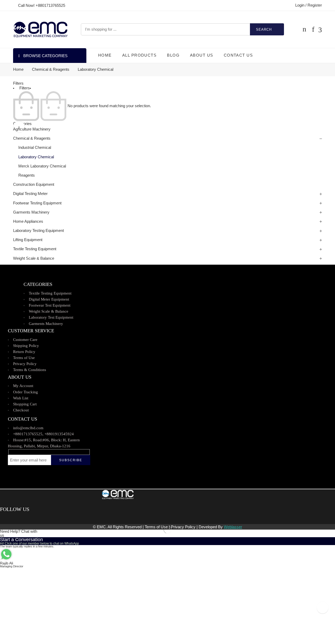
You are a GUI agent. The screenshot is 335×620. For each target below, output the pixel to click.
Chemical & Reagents (50, 70)
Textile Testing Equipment (34, 249)
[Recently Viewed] (322, 607)
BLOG (173, 55)
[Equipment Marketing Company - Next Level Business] (40, 29)
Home (18, 70)
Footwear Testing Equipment (37, 203)
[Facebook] (2, 518)
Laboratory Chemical (36, 157)
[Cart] (304, 29)
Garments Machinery (31, 212)
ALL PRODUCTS (139, 55)
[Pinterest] (9, 518)
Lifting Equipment (27, 240)
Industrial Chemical (34, 147)
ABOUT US (201, 55)
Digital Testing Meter (30, 194)
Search (264, 29)
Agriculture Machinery (32, 129)
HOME (105, 55)
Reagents (26, 175)
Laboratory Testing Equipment (38, 231)
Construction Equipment (33, 184)
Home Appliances (28, 221)
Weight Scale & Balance (33, 258)
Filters (18, 83)
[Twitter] (6, 518)
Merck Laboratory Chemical (42, 166)
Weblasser (233, 527)
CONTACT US (238, 55)
